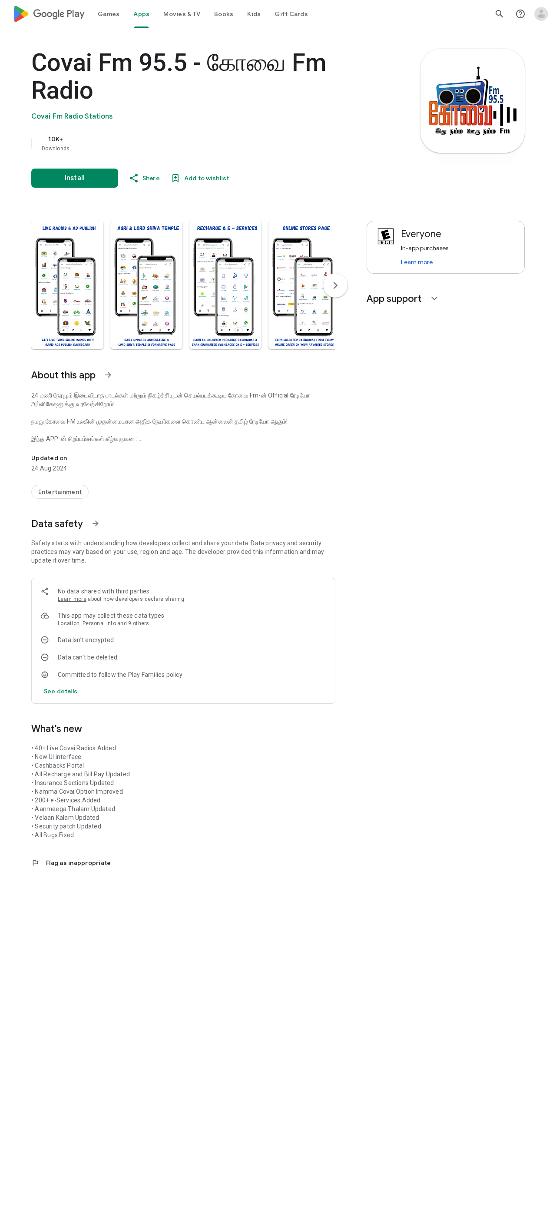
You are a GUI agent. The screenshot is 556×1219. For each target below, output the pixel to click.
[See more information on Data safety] (95, 523)
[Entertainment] (60, 491)
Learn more (72, 599)
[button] (67, 285)
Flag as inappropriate (71, 863)
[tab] (108, 14)
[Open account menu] (541, 13)
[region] (205, 143)
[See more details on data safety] (60, 691)
